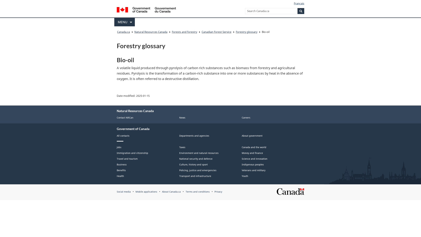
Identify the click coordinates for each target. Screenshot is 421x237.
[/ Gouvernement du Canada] (146, 10)
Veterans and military (253, 170)
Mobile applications (146, 191)
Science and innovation (254, 158)
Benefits (121, 170)
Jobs (119, 147)
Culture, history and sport (193, 164)
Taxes (182, 147)
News (182, 117)
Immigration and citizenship (132, 153)
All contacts (123, 135)
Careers (246, 117)
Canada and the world (254, 147)
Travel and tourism (127, 158)
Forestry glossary (246, 32)
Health (120, 176)
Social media (124, 191)
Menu (123, 22)
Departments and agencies (194, 135)
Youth (245, 176)
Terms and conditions (198, 191)
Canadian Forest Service (216, 32)
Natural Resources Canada (150, 32)
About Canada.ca (171, 191)
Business (122, 164)
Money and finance (252, 153)
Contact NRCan (125, 117)
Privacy (218, 191)
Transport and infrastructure (195, 176)
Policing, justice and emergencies (197, 170)
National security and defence (195, 158)
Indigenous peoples (253, 164)
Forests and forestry (184, 32)
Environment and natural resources (199, 153)
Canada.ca (123, 32)
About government (252, 135)
